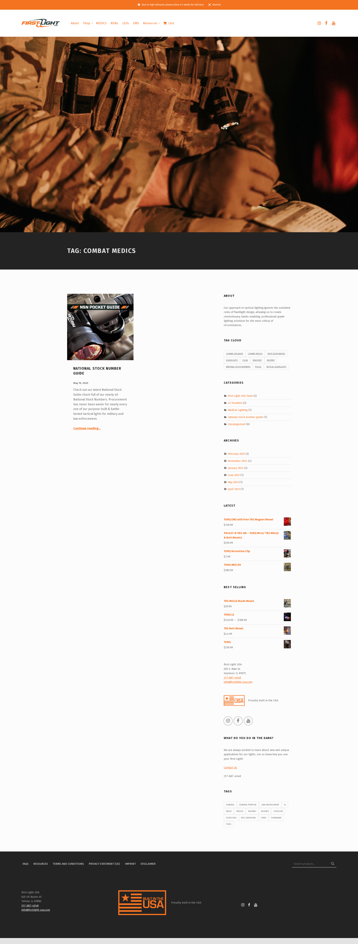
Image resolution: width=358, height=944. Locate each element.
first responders (276, 354)
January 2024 (236, 468)
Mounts (265, 811)
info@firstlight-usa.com (238, 682)
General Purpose (248, 805)
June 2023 (234, 475)
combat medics (255, 354)
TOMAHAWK (276, 818)
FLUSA (245, 360)
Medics (239, 811)
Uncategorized (237, 424)
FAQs (26, 863)
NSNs (114, 23)
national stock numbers (238, 367)
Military (252, 811)
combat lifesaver (234, 354)
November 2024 (237, 461)
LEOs (125, 23)
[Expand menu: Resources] (159, 23)
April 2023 (234, 489)
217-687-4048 (232, 677)
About (75, 23)
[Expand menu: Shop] (92, 23)
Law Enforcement (270, 805)
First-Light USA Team (240, 395)
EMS (136, 23)
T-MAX (263, 818)
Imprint (130, 863)
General (230, 805)
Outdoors (231, 818)
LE (285, 805)
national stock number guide (245, 417)
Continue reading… (87, 428)
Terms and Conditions (68, 863)
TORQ (228, 824)
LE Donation (235, 403)
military (271, 360)
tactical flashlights (276, 367)
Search (333, 863)
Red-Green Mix (248, 818)
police (258, 367)
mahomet (257, 360)
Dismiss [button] (216, 4)
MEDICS (101, 23)
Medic (229, 811)
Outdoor (278, 811)
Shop (86, 23)
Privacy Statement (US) (104, 863)
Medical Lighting (238, 410)
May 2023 (233, 482)
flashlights (232, 360)
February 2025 (236, 453)
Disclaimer (148, 863)
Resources (150, 23)
